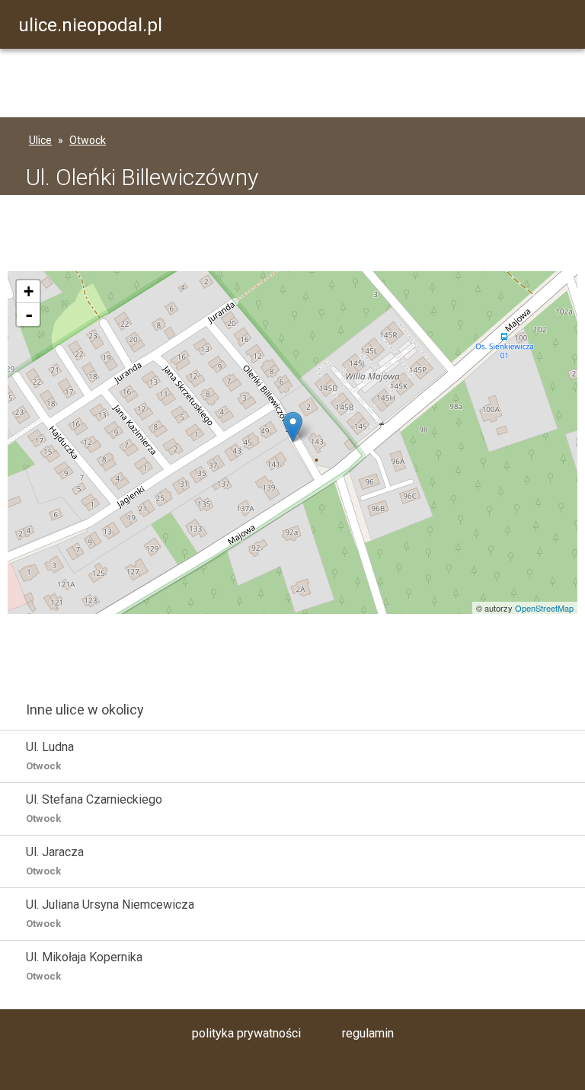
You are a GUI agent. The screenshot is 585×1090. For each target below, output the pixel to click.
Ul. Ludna (50, 756)
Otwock (87, 140)
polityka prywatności (246, 1033)
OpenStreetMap (544, 608)
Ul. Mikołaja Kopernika (84, 966)
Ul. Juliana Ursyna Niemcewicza (110, 913)
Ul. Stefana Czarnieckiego (94, 808)
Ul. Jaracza (55, 861)
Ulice (40, 140)
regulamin (368, 1033)
